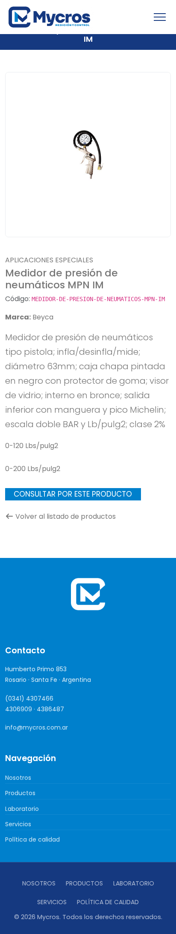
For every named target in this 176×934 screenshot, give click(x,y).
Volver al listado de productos (65, 516)
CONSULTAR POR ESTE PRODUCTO (73, 494)
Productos (20, 793)
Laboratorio (22, 809)
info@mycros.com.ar (36, 727)
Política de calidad (32, 839)
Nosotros (18, 777)
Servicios (18, 824)
